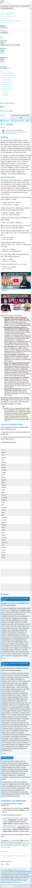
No (8, 864)
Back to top (3, 851)
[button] (5, 93)
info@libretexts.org (17, 882)
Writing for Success (17, 808)
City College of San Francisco (13, 132)
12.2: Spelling (11, 840)
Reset (2, 42)
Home (7, 120)
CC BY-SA (26, 842)
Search (3, 886)
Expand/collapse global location (30, 120)
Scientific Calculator (7, 82)
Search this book (4, 27)
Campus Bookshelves (19, 120)
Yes (3, 864)
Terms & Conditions (5, 880)
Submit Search (4, 32)
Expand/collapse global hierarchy (2, 121)
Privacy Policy (25, 879)
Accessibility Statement (15, 880)
